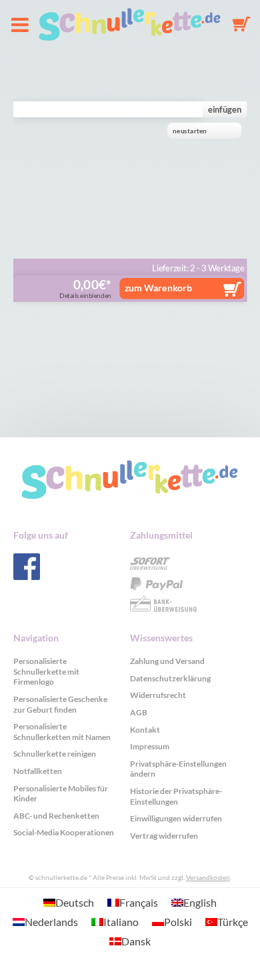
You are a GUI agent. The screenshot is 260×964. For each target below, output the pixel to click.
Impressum (149, 746)
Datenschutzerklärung (170, 678)
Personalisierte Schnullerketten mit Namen (62, 731)
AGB (138, 712)
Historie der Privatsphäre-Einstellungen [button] (176, 796)
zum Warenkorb (158, 287)
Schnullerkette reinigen (54, 754)
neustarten (189, 131)
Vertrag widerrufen (164, 836)
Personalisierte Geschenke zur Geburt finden (60, 704)
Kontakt (145, 730)
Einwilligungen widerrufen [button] (176, 818)
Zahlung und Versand (167, 661)
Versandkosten (208, 877)
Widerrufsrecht (158, 695)
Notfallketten (37, 771)
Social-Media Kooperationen (63, 832)
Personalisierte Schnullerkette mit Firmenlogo (46, 671)
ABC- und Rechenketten (56, 816)
